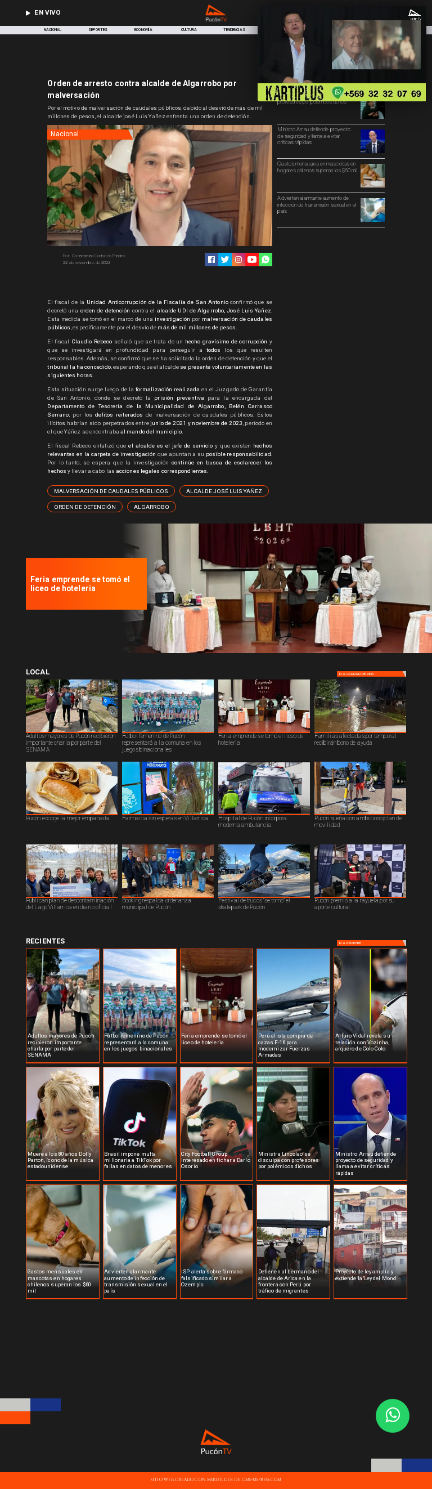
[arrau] (372, 152)
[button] (111, 491)
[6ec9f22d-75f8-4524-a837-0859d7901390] (274, 651)
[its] (372, 221)
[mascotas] (372, 186)
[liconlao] (372, 118)
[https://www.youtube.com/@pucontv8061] (252, 259)
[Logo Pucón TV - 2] (216, 20)
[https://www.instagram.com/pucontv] (238, 259)
